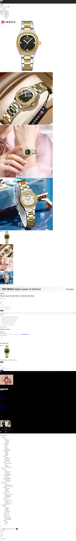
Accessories (3, 285)
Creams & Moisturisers (8, 500)
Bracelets (6, 521)
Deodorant (6, 489)
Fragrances (5, 487)
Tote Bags (6, 507)
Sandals (5, 469)
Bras (6, 464)
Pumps (6, 470)
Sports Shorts (7, 459)
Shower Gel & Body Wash (9, 486)
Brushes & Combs (7, 495)
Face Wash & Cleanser (8, 502)
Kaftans (6, 18)
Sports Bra (6, 457)
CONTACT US (4, 405)
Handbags (6, 509)
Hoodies (6, 455)
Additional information (3, 326)
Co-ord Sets (7, 13)
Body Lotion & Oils (8, 484)
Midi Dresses (7, 11)
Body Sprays (7, 490)
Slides (6, 476)
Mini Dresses (7, 12)
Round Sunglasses (8, 519)
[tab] (38, 314)
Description (1, 314)
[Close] (0, 527)
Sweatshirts (6, 453)
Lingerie (5, 462)
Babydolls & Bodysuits (8, 467)
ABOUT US (3, 403)
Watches (7, 285)
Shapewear (7, 465)
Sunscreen (6, 501)
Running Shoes (7, 481)
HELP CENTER (4, 404)
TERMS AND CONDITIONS (6, 406)
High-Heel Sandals (8, 474)
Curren (3, 331)
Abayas (6, 17)
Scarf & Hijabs (7, 449)
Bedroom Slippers (8, 477)
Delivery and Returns (3, 333)
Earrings (6, 522)
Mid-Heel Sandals (7, 471)
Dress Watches (10, 285)
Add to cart (1, 310)
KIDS (0, 2)
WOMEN (1, 0)
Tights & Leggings (8, 461)
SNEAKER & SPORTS (7, 478)
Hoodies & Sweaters (7, 450)
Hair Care (5, 493)
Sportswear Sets (7, 458)
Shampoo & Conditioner (8, 494)
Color (1, 302)
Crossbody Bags (7, 511)
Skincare (5, 499)
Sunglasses (5, 515)
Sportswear (5, 456)
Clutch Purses (7, 512)
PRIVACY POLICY (4, 408)
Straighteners (7, 497)
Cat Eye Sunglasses (8, 518)
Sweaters (6, 452)
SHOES (3, 468)
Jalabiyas (6, 448)
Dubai (10, 307)
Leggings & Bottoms (8, 463)
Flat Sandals (7, 473)
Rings (6, 524)
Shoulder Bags (7, 508)
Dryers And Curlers (8, 496)
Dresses (5, 10)
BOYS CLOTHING (4, 397)
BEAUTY (3, 482)
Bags (4, 506)
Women (1, 285)
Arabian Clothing (6, 15)
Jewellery (5, 520)
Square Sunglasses (8, 516)
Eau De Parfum (7, 488)
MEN (0, 1)
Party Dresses (7, 14)
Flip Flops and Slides (7, 475)
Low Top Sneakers (8, 480)
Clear (2, 305)
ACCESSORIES (4, 505)
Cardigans (6, 451)
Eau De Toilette (7, 492)
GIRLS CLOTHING (4, 399)
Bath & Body (5, 483)
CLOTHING (3, 8)
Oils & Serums (7, 503)
